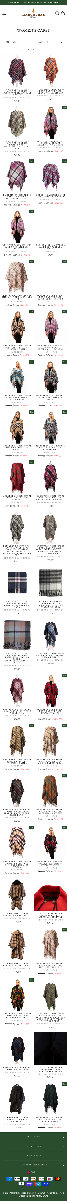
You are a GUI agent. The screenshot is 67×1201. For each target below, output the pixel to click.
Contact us (33, 1137)
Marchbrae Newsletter (33, 1165)
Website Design (26, 1196)
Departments (33, 1155)
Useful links (33, 1146)
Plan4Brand (42, 1196)
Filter (14, 42)
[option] (33, 3)
